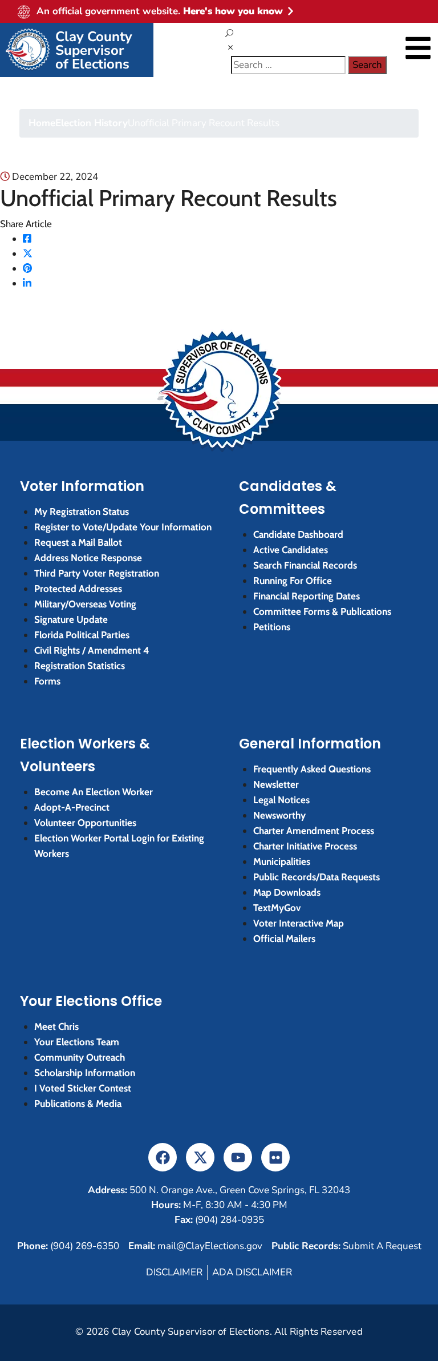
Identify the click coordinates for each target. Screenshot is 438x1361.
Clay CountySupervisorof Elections (93, 50)
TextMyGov (277, 907)
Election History (91, 123)
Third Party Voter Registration (96, 573)
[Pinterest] (27, 268)
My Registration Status (81, 511)
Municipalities (281, 861)
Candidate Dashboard (298, 534)
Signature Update (71, 619)
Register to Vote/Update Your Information (123, 527)
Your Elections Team (76, 1042)
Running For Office (292, 580)
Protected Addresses (78, 588)
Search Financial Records (305, 565)
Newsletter (276, 784)
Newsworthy (279, 815)
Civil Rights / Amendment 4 (91, 650)
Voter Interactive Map (298, 923)
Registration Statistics (79, 665)
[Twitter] (28, 253)
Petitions (271, 627)
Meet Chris (56, 1026)
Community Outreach (79, 1057)
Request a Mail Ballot (78, 542)
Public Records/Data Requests (316, 877)
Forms (47, 681)
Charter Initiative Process (305, 846)
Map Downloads (287, 892)
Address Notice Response (88, 557)
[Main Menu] (418, 48)
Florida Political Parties (81, 635)
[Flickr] (275, 1157)
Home (42, 123)
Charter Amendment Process (313, 830)
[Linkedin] (27, 283)
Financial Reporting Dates (306, 596)
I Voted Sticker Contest (82, 1088)
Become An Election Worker (93, 792)
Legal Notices (281, 800)
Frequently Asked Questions (312, 769)
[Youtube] (238, 1157)
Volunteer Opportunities (85, 822)
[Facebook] (27, 238)
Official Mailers (284, 938)
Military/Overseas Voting (85, 604)
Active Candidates (290, 549)
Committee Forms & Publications (322, 611)
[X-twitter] (200, 1157)
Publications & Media (77, 1103)
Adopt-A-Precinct (72, 807)
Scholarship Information (84, 1072)
